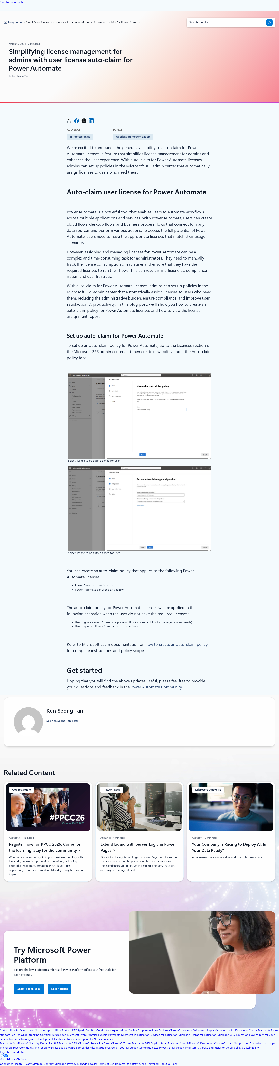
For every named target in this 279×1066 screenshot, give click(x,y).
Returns (15, 1034)
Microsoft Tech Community (17, 1047)
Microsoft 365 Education (232, 1034)
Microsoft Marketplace (49, 1047)
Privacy (72, 1063)
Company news (148, 1047)
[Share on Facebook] (76, 120)
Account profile (224, 1030)
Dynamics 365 (49, 1043)
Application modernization (133, 136)
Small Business (169, 1043)
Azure (182, 1043)
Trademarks (122, 1063)
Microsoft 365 (68, 1043)
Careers (112, 1047)
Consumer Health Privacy (16, 1063)
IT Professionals (80, 136)
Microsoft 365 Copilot (146, 1043)
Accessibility (233, 1047)
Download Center (246, 1030)
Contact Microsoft (55, 1063)
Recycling (153, 1063)
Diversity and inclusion (211, 1047)
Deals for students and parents (73, 1039)
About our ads (168, 1063)
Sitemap (37, 1063)
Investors (190, 1047)
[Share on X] (83, 120)
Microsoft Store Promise (82, 1034)
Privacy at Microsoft (171, 1047)
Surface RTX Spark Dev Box (79, 1030)
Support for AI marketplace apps (254, 1043)
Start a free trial (29, 989)
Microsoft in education (135, 1034)
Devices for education (163, 1034)
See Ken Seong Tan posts (62, 720)
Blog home (15, 22)
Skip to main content (13, 2)
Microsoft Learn (223, 1043)
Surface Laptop (24, 1030)
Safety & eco (138, 1063)
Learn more (59, 989)
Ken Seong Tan (20, 76)
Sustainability (250, 1047)
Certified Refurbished (53, 1034)
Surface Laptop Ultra (48, 1030)
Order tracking (30, 1034)
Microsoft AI (8, 1043)
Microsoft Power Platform (94, 1043)
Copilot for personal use (143, 1030)
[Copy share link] (69, 120)
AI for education (103, 1039)
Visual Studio (98, 1047)
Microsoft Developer (200, 1043)
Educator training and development (31, 1039)
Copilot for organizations (111, 1030)
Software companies (76, 1047)
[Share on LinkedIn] (91, 120)
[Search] (269, 22)
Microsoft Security (27, 1043)
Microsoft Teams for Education (197, 1034)
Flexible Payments (109, 1034)
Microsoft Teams (120, 1043)
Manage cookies (87, 1063)
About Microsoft (128, 1047)
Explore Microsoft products (176, 1030)
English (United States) (14, 1052)
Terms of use (106, 1063)
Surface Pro (7, 1030)
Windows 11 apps (203, 1030)
